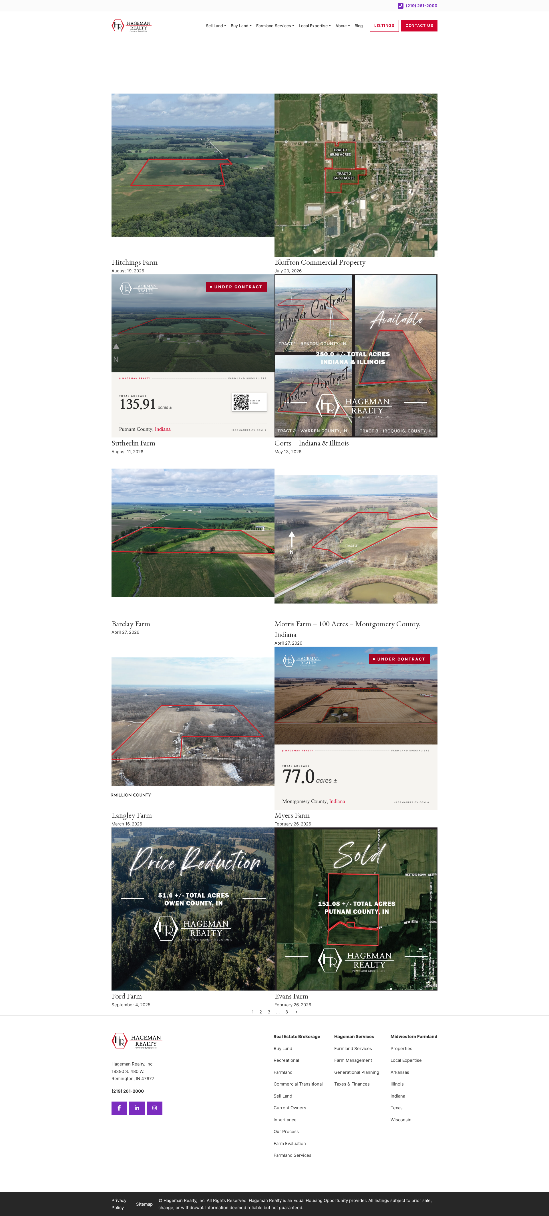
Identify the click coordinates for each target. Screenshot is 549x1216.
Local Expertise (313, 25)
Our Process (286, 1131)
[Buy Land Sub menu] (251, 26)
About (341, 25)
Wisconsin (401, 1119)
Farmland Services (273, 25)
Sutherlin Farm (134, 443)
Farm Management (353, 1060)
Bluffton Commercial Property (320, 262)
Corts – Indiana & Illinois (311, 443)
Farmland (283, 1072)
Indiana (398, 1096)
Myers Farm (292, 815)
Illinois (397, 1084)
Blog (359, 25)
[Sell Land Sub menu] (225, 26)
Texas (397, 1107)
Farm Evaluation (290, 1143)
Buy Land (239, 25)
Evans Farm (291, 996)
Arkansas (400, 1072)
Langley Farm (132, 815)
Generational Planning (356, 1072)
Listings (384, 25)
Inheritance (285, 1119)
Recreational (286, 1060)
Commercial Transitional (298, 1084)
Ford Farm (127, 996)
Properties (401, 1048)
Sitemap (144, 1204)
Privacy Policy (119, 1204)
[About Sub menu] (349, 26)
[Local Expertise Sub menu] (330, 26)
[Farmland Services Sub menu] (293, 26)
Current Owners (290, 1107)
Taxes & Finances (352, 1084)
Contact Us (419, 25)
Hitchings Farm (135, 262)
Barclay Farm (131, 624)
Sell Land (214, 25)
